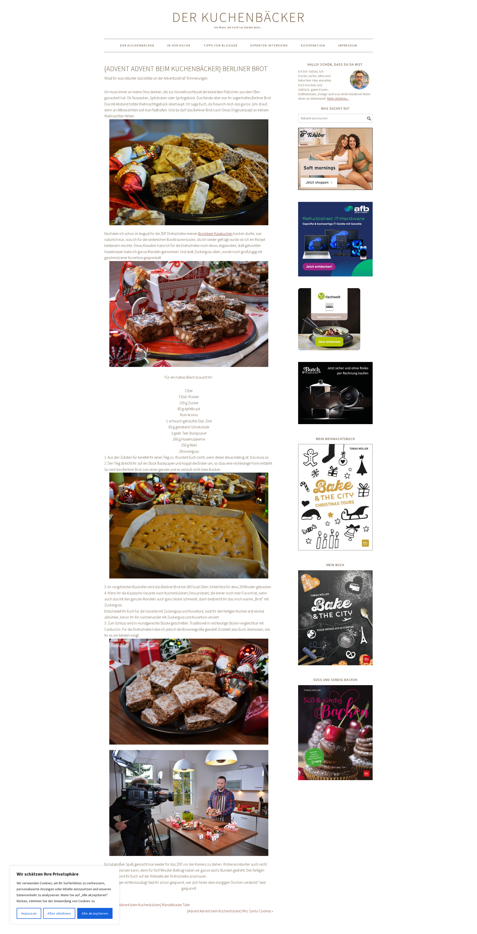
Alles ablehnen (59, 913)
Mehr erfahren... (338, 98)
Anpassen (29, 913)
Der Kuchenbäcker (238, 17)
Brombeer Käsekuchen (215, 233)
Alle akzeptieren (95, 913)
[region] (64, 895)
